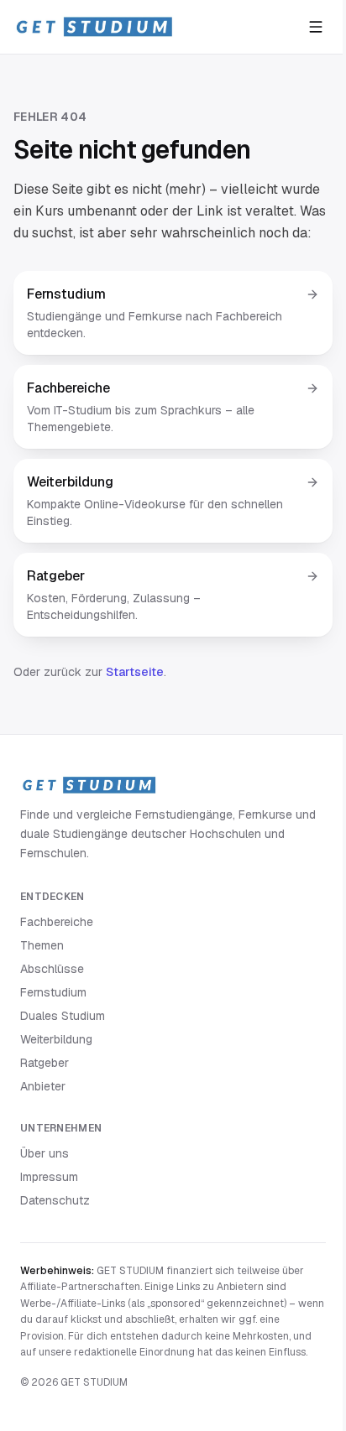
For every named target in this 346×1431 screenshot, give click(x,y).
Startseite (135, 671)
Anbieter (43, 1086)
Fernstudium (53, 992)
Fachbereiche (56, 921)
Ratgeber (44, 1062)
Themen (42, 945)
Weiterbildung (56, 1039)
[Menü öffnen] (316, 27)
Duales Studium (62, 1015)
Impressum (49, 1176)
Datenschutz (55, 1200)
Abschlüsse (52, 968)
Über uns (44, 1153)
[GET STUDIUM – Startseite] (93, 27)
